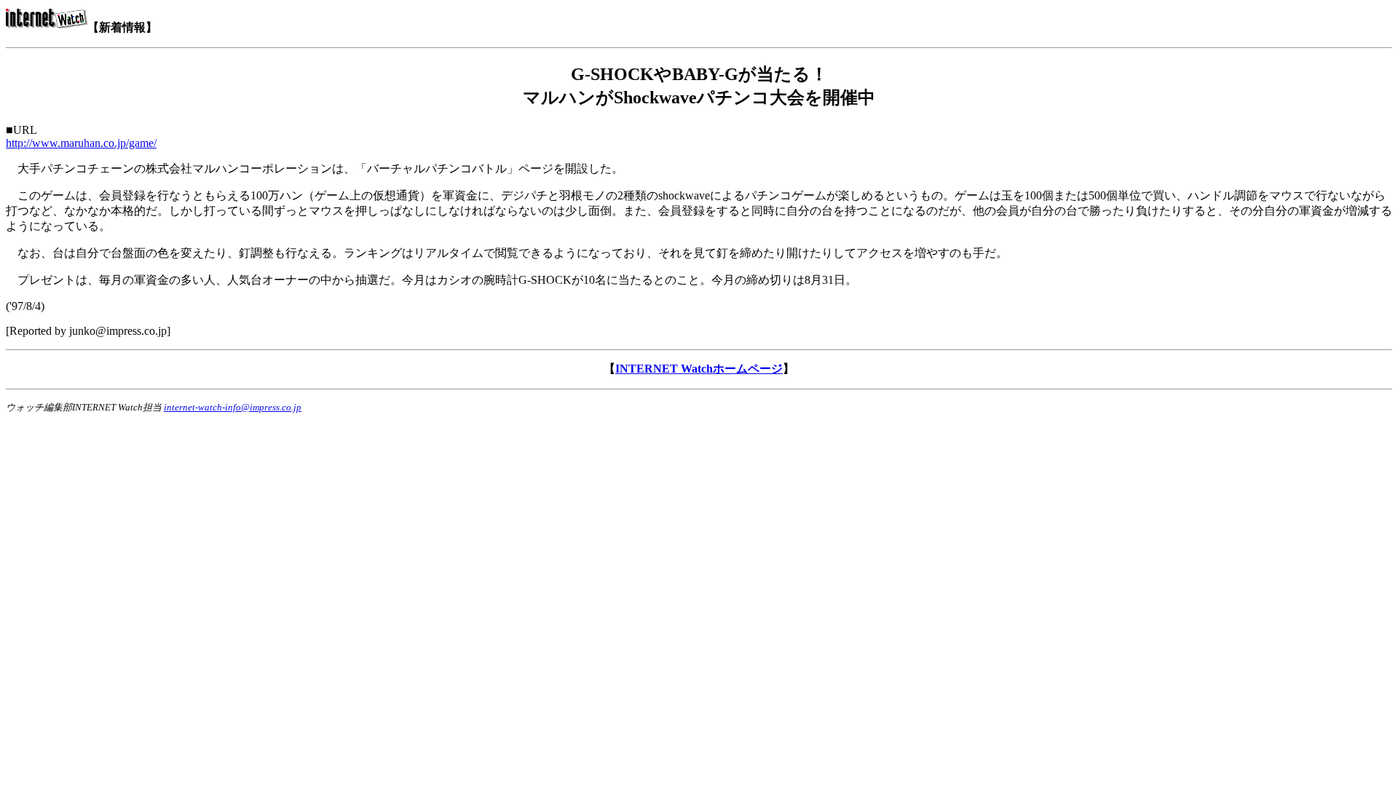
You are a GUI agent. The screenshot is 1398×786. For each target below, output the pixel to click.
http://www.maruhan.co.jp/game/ (81, 143)
